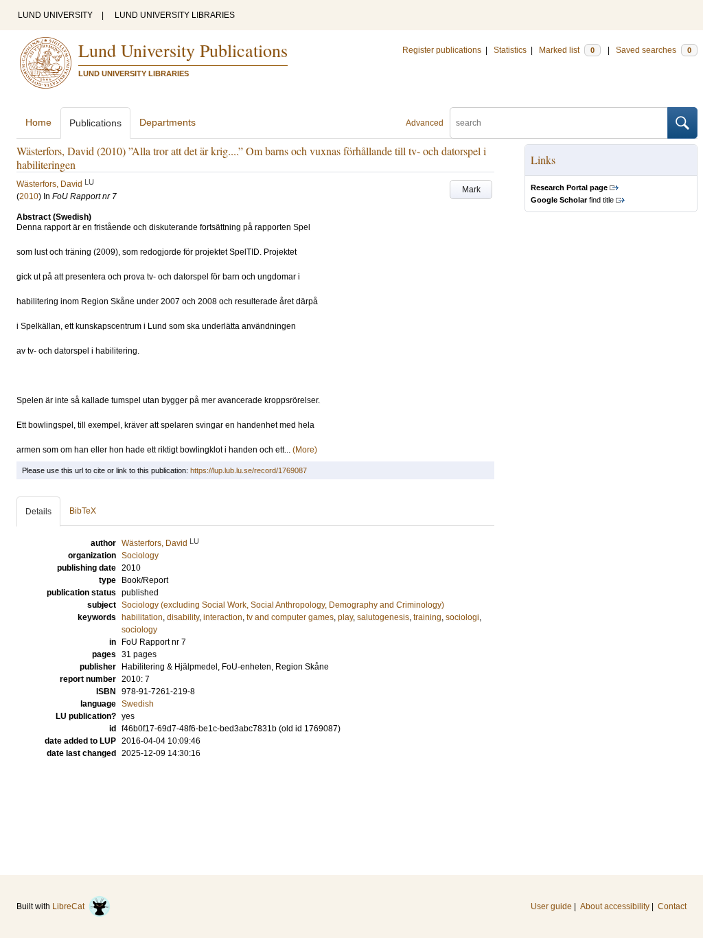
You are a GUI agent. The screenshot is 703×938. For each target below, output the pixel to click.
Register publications (441, 50)
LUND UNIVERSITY (55, 15)
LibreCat (70, 906)
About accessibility (614, 906)
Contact (672, 906)
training (427, 617)
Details (38, 511)
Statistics (510, 50)
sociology (139, 629)
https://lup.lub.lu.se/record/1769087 (248, 470)
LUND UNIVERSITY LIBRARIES (175, 15)
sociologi (462, 617)
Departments (167, 122)
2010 (28, 196)
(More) (304, 450)
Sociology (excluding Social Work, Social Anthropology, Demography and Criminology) (283, 605)
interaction (222, 617)
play (345, 617)
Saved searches (653, 50)
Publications (95, 122)
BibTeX (82, 511)
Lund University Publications (183, 50)
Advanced (424, 123)
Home (38, 122)
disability (183, 617)
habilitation (142, 617)
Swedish (138, 704)
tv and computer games (290, 617)
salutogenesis (383, 617)
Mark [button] (471, 189)
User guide (551, 906)
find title (572, 200)
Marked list (567, 50)
